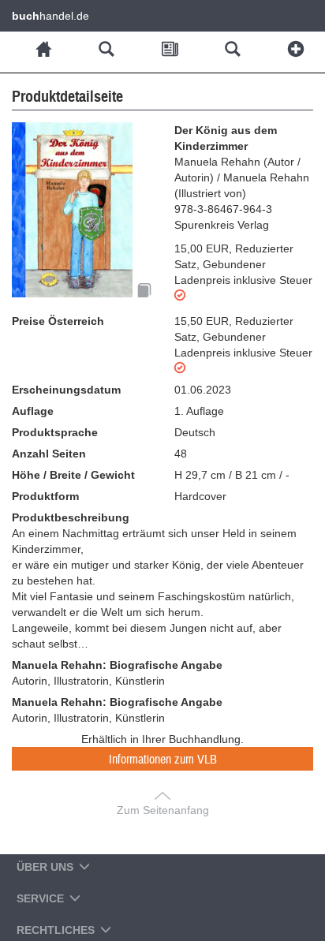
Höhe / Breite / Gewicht (73, 475)
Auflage (33, 411)
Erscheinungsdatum (66, 389)
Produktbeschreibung (70, 517)
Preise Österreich (58, 321)
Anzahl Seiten (49, 453)
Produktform (45, 496)
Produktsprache (55, 432)
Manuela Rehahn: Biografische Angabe (117, 665)
